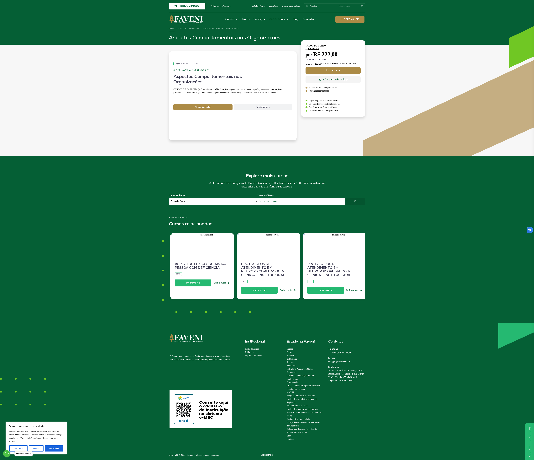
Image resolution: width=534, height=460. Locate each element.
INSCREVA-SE (350, 19)
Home (171, 28)
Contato (308, 19)
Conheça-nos (292, 379)
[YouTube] (180, 375)
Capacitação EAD (192, 28)
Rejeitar (36, 448)
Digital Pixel (267, 455)
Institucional (292, 359)
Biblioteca (273, 6)
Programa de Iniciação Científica (301, 395)
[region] (36, 438)
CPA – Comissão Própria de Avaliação (303, 385)
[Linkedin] (185, 375)
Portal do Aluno (258, 6)
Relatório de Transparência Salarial (302, 429)
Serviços (259, 19)
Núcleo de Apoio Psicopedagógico (302, 399)
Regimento (291, 402)
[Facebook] (175, 375)
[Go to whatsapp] (6, 453)
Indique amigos (188, 6)
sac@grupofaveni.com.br (339, 361)
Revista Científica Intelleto (298, 419)
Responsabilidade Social (297, 405)
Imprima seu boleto (291, 6)
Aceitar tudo (54, 448)
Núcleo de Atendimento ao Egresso (302, 409)
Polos (246, 19)
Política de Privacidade (297, 432)
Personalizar (18, 448)
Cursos (179, 28)
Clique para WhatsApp (221, 6)
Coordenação (292, 382)
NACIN (290, 392)
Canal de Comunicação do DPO (301, 375)
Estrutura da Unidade (296, 389)
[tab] (203, 107)
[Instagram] (171, 375)
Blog (296, 19)
